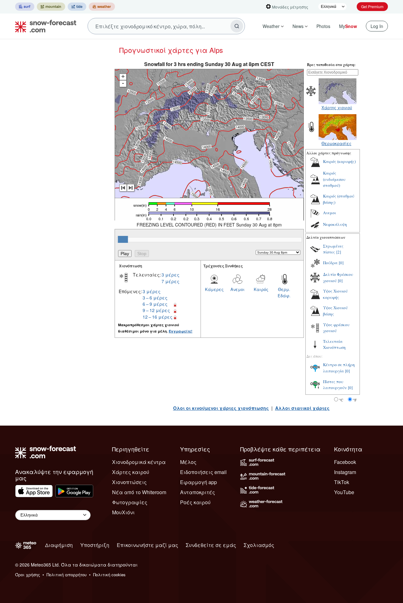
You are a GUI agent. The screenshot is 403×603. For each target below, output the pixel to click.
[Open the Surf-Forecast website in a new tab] (24, 7)
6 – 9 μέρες (155, 304)
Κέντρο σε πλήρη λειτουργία (339, 368)
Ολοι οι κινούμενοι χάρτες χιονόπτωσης (221, 408)
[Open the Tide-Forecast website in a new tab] (77, 7)
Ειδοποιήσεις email (203, 472)
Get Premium (372, 6)
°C (341, 399)
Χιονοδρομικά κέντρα (139, 462)
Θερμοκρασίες (336, 143)
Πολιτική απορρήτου (67, 575)
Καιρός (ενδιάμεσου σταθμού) (334, 179)
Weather (271, 26)
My (348, 26)
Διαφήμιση (59, 545)
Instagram (345, 472)
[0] (341, 262)
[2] (338, 252)
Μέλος (188, 462)
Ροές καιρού (195, 502)
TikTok (341, 482)
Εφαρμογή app (198, 482)
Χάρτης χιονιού (336, 107)
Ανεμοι (237, 289)
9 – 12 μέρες (156, 310)
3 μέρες (170, 274)
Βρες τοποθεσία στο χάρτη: (331, 64)
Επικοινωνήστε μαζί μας (147, 545)
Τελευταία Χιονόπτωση (334, 344)
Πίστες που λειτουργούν (335, 385)
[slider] (123, 239)
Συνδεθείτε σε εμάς (211, 545)
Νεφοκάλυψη (335, 224)
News (298, 26)
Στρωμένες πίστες (333, 249)
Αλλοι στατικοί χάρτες (302, 408)
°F (355, 399)
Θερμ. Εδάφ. (284, 292)
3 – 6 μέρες (155, 297)
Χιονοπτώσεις (129, 482)
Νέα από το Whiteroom (139, 492)
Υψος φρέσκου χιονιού (336, 328)
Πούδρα (330, 262)
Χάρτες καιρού (130, 472)
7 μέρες (170, 281)
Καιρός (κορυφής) (339, 161)
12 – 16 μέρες (158, 317)
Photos (323, 26)
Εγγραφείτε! (180, 331)
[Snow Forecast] (43, 26)
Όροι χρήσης (27, 575)
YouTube (344, 492)
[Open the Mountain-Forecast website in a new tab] (51, 7)
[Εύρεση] (236, 26)
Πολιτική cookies (109, 575)
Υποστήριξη (94, 545)
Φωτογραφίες (129, 502)
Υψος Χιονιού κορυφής (335, 294)
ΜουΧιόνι (123, 512)
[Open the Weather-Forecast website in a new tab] (102, 7)
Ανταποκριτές (197, 492)
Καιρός (261, 289)
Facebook (345, 462)
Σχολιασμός (259, 545)
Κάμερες (214, 289)
